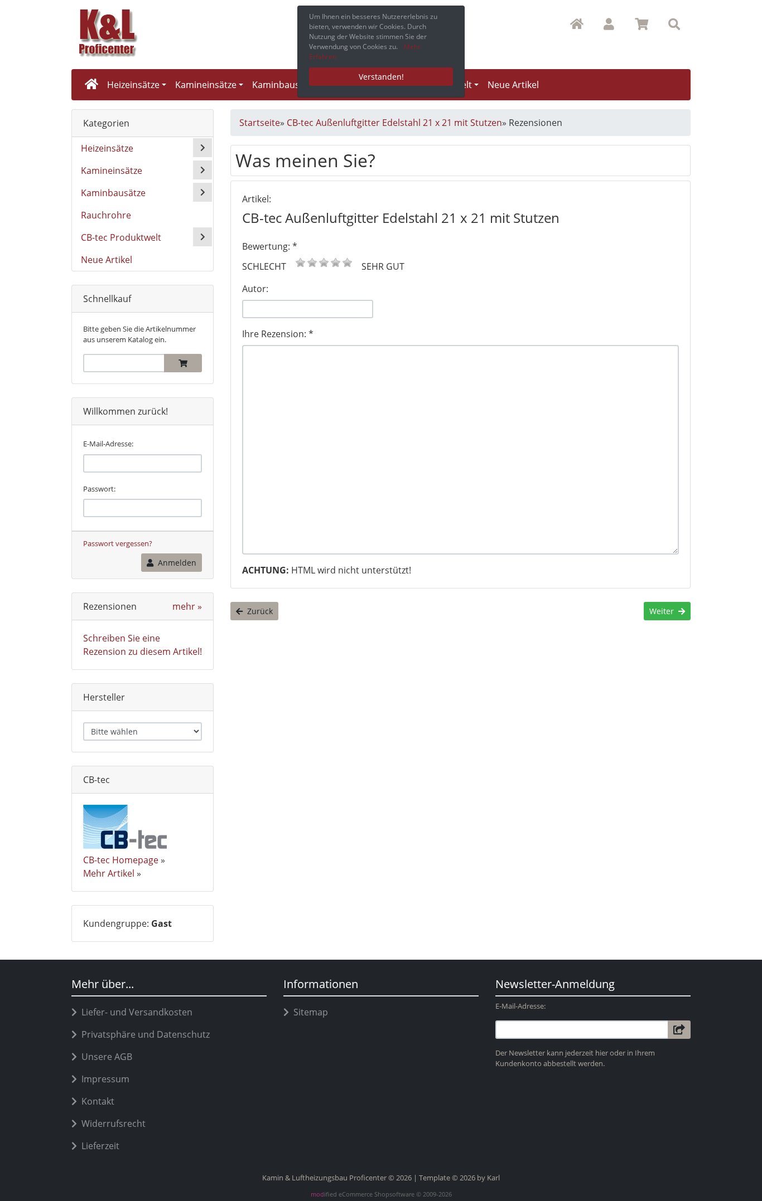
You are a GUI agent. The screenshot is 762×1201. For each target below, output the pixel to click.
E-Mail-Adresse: (108, 444)
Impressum (103, 1079)
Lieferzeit (98, 1146)
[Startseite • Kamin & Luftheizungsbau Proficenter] (169, 32)
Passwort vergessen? (117, 543)
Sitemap (308, 1012)
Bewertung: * (269, 246)
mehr (187, 606)
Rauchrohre (106, 215)
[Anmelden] (679, 1029)
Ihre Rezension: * (278, 334)
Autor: (255, 289)
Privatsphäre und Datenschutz (143, 1034)
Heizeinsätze (133, 85)
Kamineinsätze (206, 85)
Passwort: (99, 489)
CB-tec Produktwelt (121, 237)
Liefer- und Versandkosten (134, 1012)
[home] (91, 85)
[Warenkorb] (641, 24)
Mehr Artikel (108, 873)
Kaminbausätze (284, 85)
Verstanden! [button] (381, 76)
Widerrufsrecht (111, 1123)
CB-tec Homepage (120, 860)
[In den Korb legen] (183, 363)
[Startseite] (576, 24)
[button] (608, 24)
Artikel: (256, 199)
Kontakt (95, 1101)
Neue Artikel (513, 85)
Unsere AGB (104, 1057)
